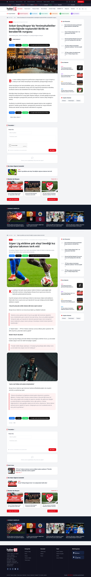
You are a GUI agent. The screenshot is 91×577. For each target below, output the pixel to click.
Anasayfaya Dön (52, 199)
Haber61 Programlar (24, 13)
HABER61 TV (60, 8)
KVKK (57, 555)
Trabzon (78, 100)
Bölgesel (67, 8)
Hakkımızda (43, 551)
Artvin (26, 553)
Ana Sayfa (20, 8)
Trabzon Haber (35, 8)
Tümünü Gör (54, 179)
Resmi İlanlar (44, 8)
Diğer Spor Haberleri (13, 199)
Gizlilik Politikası (59, 551)
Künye (42, 555)
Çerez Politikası (59, 558)
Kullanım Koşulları (60, 553)
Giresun (64, 100)
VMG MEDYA (70, 575)
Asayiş (26, 555)
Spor (25, 1)
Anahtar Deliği (52, 8)
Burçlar (52, 1)
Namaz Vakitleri (47, 1)
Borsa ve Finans (19, 1)
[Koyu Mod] (79, 9)
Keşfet (81, 1)
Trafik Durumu (39, 1)
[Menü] (85, 9)
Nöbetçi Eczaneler (31, 1)
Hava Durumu (11, 1)
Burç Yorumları (76, 13)
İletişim (42, 553)
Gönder (53, 150)
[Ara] (82, 9)
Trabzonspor (27, 8)
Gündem (73, 8)
